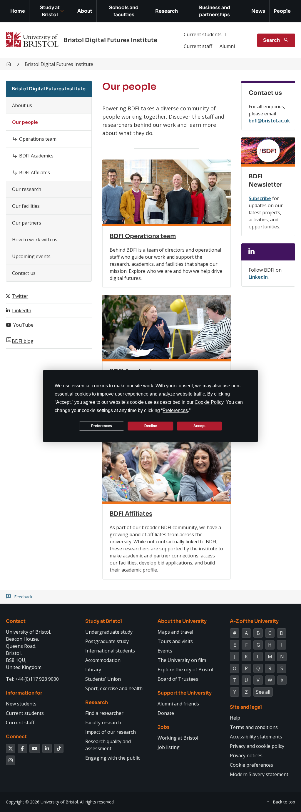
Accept (199, 426)
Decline (150, 426)
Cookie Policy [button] (209, 401)
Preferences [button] (175, 410)
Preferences (101, 426)
